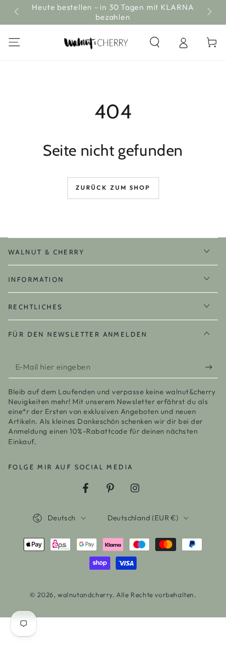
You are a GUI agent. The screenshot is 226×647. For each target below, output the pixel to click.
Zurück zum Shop (113, 187)
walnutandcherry (85, 595)
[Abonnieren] (211, 367)
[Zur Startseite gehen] (96, 42)
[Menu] (14, 42)
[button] (154, 42)
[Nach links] (17, 12)
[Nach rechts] (208, 12)
